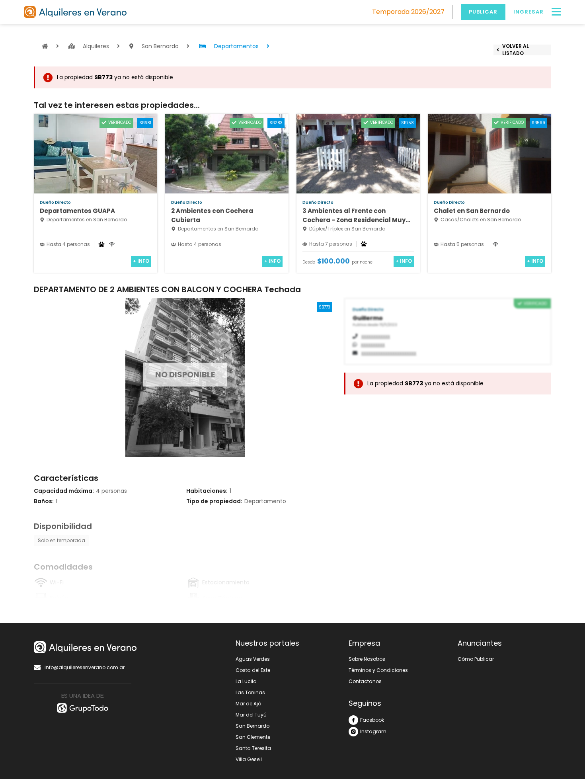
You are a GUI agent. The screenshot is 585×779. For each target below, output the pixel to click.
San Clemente (253, 737)
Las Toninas (250, 692)
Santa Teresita (253, 748)
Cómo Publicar (476, 659)
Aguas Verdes (253, 659)
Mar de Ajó (248, 703)
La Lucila (246, 681)
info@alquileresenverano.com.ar (85, 667)
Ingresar (528, 12)
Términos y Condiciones (378, 670)
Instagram (373, 731)
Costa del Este (253, 670)
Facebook (372, 720)
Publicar (483, 12)
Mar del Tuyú (251, 714)
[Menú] (556, 12)
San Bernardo (252, 725)
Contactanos (365, 681)
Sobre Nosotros (367, 659)
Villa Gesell (249, 759)
